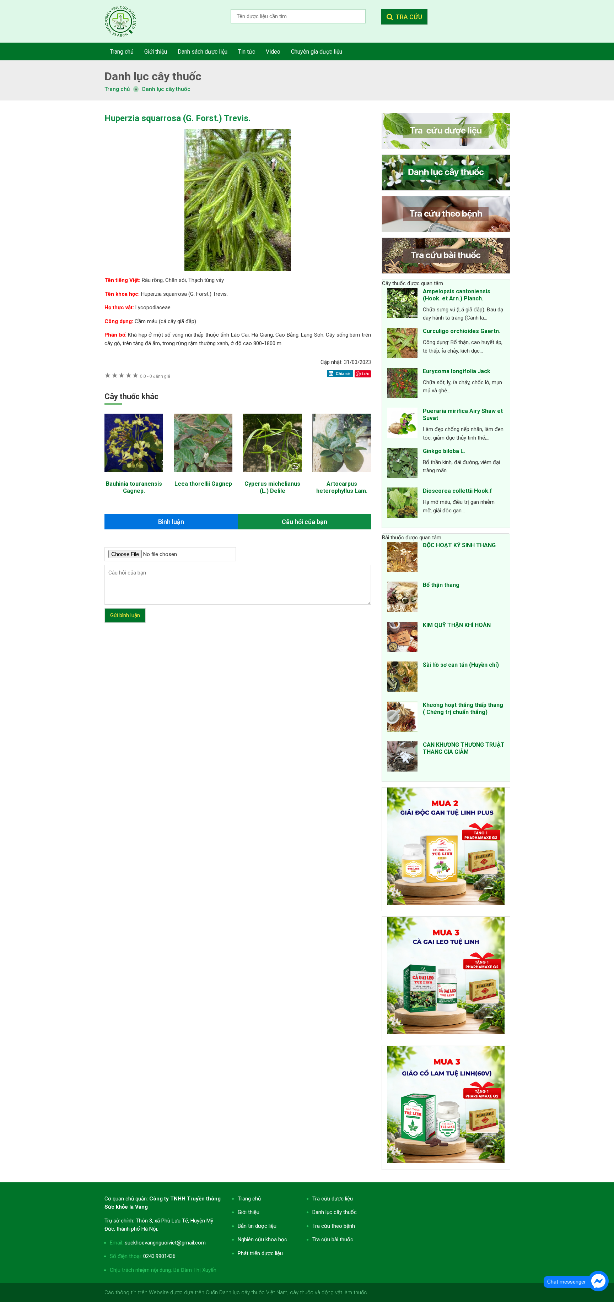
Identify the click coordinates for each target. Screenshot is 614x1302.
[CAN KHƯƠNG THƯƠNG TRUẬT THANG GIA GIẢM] (402, 757)
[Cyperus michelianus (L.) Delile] (272, 476)
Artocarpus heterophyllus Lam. (341, 487)
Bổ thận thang (441, 585)
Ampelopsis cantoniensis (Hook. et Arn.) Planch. (456, 295)
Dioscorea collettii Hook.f (457, 490)
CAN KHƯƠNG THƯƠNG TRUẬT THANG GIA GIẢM (464, 748)
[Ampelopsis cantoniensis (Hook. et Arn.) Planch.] (402, 304)
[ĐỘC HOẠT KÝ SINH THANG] (402, 558)
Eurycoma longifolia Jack (456, 371)
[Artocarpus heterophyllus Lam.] (341, 476)
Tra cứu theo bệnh (333, 1226)
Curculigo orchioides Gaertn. (461, 331)
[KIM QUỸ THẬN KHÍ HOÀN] (402, 638)
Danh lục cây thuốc (166, 89)
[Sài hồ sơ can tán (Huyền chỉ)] (402, 677)
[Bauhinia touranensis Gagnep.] (133, 476)
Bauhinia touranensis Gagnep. (134, 487)
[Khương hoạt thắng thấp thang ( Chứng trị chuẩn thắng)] (402, 718)
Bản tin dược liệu (257, 1226)
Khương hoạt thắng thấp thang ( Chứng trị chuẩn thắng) (463, 708)
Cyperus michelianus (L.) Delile (272, 487)
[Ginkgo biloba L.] (402, 464)
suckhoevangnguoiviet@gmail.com (165, 1243)
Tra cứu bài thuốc (332, 1239)
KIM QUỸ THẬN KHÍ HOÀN (457, 625)
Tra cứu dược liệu (125, 21)
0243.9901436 (159, 1256)
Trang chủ (249, 1198)
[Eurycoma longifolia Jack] (402, 384)
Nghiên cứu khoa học (262, 1239)
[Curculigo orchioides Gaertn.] (402, 344)
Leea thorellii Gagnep (203, 483)
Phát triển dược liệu (260, 1253)
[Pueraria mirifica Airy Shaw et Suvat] (402, 424)
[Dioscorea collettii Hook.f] (402, 503)
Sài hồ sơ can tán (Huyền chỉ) (461, 664)
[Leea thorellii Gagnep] (203, 476)
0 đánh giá (155, 376)
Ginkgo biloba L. (444, 451)
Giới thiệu (248, 1212)
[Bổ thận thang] (402, 598)
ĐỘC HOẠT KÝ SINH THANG (459, 545)
